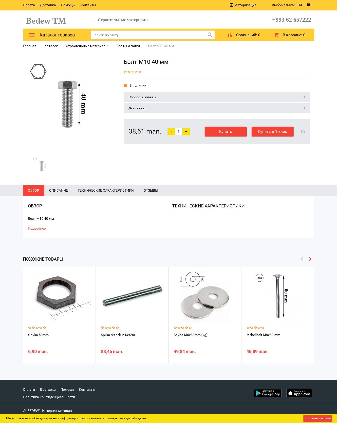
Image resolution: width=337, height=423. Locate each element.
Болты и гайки (128, 46)
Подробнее (37, 228)
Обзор (33, 190)
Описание (58, 190)
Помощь (68, 5)
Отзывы (151, 190)
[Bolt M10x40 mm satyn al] (69, 103)
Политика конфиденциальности (49, 397)
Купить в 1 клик (272, 131)
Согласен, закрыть (318, 418)
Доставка (48, 5)
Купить (225, 131)
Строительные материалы (87, 46)
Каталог (51, 46)
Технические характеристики (106, 190)
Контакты (88, 5)
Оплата (29, 5)
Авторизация (246, 5)
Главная (29, 46)
